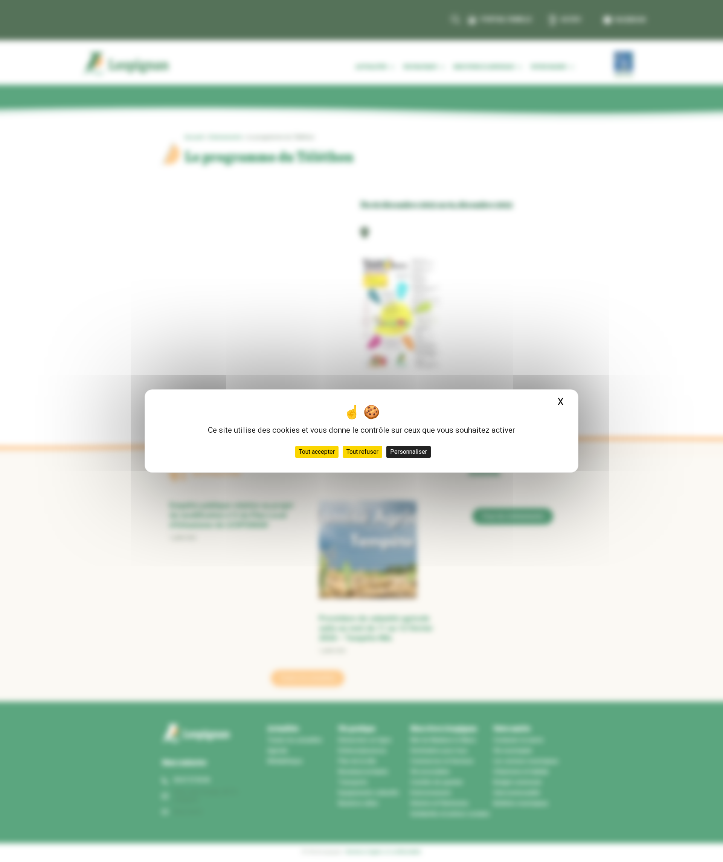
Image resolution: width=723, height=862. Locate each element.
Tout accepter (317, 451)
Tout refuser (362, 451)
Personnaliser (408, 451)
